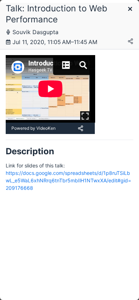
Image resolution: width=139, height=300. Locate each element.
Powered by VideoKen (33, 128)
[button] (130, 9)
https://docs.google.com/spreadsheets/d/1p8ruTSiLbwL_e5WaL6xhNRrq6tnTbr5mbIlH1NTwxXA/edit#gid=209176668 (68, 180)
